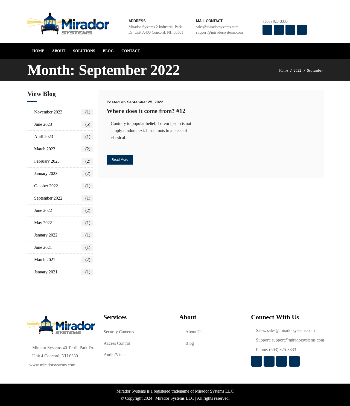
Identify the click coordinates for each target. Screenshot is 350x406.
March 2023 (62, 149)
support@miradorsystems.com (219, 32)
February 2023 (62, 161)
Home (283, 70)
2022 (297, 70)
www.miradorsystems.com (52, 365)
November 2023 (62, 112)
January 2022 (62, 235)
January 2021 (62, 272)
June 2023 (62, 124)
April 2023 (62, 136)
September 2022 (62, 198)
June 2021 (62, 247)
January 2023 (62, 173)
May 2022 (62, 222)
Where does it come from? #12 (146, 110)
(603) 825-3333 (275, 21)
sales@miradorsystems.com (291, 330)
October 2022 (62, 185)
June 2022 (62, 210)
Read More (120, 160)
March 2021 (62, 259)
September (315, 70)
